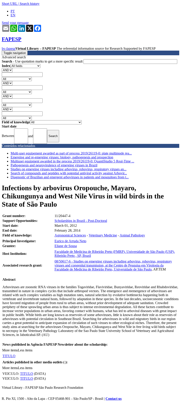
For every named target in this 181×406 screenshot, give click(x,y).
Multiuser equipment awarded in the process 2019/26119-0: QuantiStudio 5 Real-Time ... (72, 161)
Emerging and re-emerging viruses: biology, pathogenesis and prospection (62, 157)
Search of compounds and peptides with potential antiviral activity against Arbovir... (69, 173)
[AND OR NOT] (7, 70)
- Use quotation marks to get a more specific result (42, 61)
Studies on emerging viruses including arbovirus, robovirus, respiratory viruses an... (68, 169)
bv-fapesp (8, 48)
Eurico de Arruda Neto (70, 241)
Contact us (114, 398)
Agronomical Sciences (70, 235)
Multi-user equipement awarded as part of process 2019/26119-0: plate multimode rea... (71, 153)
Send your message (15, 23)
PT (13, 11)
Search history (30, 4)
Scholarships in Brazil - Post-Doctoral (81, 221)
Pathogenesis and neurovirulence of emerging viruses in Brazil (54, 165)
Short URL (9, 4)
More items (10, 350)
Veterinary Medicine (103, 235)
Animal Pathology (132, 235)
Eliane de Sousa (66, 246)
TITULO (8, 356)
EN (13, 15)
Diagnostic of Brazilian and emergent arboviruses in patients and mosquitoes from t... (70, 177)
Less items (25, 350)
